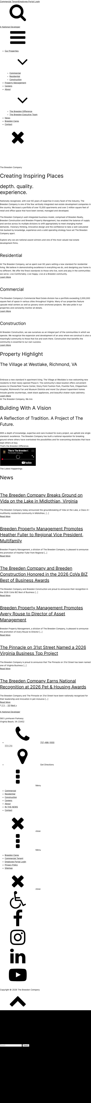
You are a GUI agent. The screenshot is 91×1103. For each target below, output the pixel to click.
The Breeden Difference (20, 111)
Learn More (5, 277)
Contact (8, 124)
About (8, 804)
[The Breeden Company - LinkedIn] (45, 956)
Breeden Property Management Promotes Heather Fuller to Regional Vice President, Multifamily (41, 534)
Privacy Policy (11, 865)
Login (2, 1095)
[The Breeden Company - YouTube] (45, 975)
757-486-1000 (38, 1048)
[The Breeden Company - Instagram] (45, 937)
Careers (8, 86)
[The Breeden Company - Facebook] (45, 919)
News (7, 118)
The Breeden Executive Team (23, 114)
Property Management (15, 83)
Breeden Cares (12, 121)
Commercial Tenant (9, 1)
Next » (14, 705)
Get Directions (7, 1058)
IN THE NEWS (11, 807)
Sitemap (9, 868)
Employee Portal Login (29, 1)
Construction (15, 79)
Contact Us (54, 1048)
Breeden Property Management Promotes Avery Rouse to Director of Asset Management (41, 613)
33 (8, 705)
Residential (14, 76)
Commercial (15, 73)
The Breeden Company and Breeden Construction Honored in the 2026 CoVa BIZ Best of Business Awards (44, 574)
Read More (5, 516)
